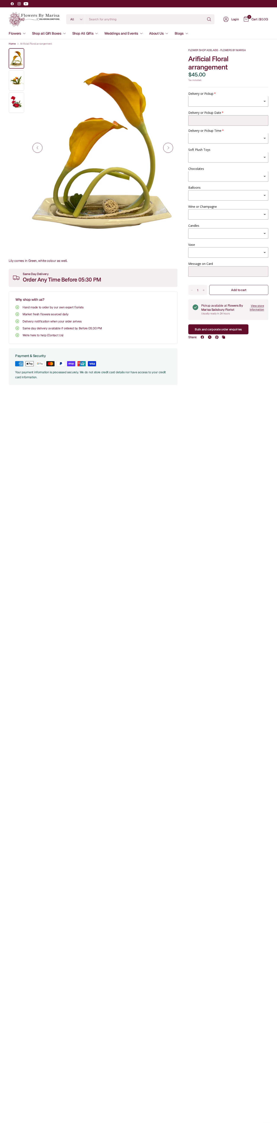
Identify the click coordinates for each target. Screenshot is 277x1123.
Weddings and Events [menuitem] (121, 33)
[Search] (209, 19)
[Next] (168, 148)
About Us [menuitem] (156, 33)
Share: (192, 337)
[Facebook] (12, 3)
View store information (257, 307)
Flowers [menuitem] (15, 33)
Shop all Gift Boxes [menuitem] (46, 33)
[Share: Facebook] (202, 337)
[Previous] (37, 148)
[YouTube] (26, 3)
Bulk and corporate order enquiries (218, 329)
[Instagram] (19, 3)
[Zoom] (169, 56)
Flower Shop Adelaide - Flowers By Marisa (217, 50)
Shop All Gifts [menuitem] (83, 33)
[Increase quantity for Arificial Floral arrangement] (203, 290)
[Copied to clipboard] (223, 337)
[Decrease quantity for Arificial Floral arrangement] (191, 290)
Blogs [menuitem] (179, 33)
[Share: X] (210, 337)
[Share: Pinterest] (217, 337)
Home (12, 43)
